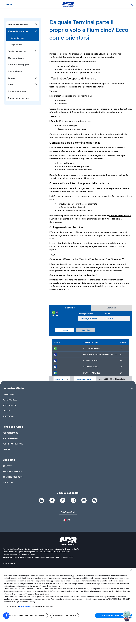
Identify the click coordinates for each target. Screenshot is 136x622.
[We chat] (94, 500)
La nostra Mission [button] (14, 388)
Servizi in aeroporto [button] (17, 51)
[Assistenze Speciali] (131, 4)
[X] (62, 500)
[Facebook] (52, 500)
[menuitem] (8, 394)
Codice (107, 314)
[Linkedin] (41, 500)
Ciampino (111, 307)
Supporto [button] (9, 460)
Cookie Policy (25, 606)
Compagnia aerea (85, 314)
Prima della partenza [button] (18, 24)
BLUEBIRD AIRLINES (91, 361)
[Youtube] (84, 500)
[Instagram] (73, 500)
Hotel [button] (10, 84)
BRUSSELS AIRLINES (91, 373)
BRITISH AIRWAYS (90, 367)
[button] (61, 379)
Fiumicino (70, 307)
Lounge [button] (11, 78)
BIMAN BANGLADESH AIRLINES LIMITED (100, 354)
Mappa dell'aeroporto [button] (18, 31)
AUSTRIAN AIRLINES (91, 348)
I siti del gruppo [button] (13, 426)
